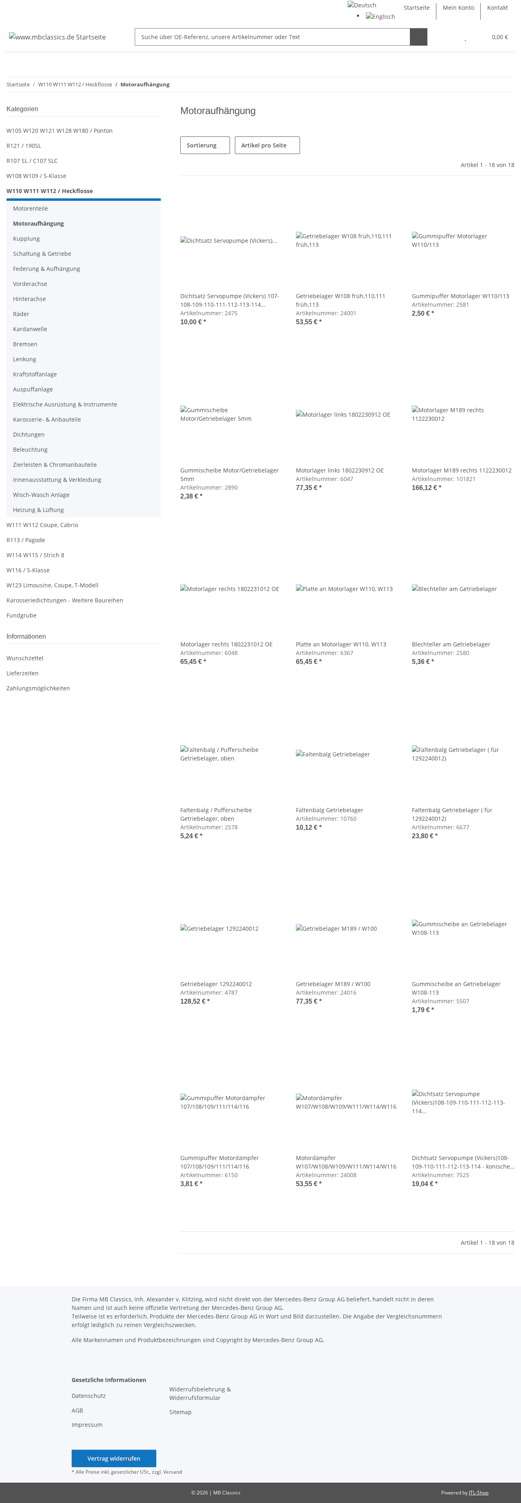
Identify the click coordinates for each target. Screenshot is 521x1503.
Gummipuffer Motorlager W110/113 (460, 296)
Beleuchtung (30, 449)
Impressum (87, 1424)
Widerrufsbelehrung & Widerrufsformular (200, 1393)
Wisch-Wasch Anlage (41, 495)
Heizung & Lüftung (38, 510)
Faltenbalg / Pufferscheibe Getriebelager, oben (216, 814)
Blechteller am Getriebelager (451, 644)
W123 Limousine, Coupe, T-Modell (53, 585)
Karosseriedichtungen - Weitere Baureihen (65, 600)
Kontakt (497, 7)
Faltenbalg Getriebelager (329, 810)
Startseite (417, 7)
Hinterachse (29, 299)
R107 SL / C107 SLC (32, 161)
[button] (449, 37)
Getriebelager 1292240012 (216, 984)
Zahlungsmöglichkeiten (38, 688)
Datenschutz (89, 1396)
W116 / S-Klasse (28, 570)
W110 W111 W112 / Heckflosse (50, 191)
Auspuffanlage (33, 389)
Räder (21, 314)
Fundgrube (22, 615)
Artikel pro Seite (264, 145)
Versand (172, 1471)
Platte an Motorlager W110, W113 (341, 644)
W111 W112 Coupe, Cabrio (42, 525)
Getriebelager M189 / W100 (333, 984)
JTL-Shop (478, 1492)
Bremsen (25, 344)
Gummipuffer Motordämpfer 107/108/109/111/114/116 (219, 1162)
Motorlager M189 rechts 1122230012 (462, 470)
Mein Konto (458, 7)
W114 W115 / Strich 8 (35, 555)
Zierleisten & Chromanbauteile (55, 464)
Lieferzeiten (23, 673)
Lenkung (24, 359)
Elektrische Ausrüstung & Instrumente (65, 404)
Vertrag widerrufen (114, 1458)
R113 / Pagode (26, 540)
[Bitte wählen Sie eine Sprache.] (362, 4)
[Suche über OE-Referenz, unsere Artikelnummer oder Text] (418, 37)
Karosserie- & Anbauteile (47, 419)
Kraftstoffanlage (35, 374)
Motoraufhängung (38, 223)
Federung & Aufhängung (46, 268)
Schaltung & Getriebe (42, 253)
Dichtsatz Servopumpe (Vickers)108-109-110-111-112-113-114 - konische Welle (461, 1162)
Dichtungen (29, 434)
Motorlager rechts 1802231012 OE (226, 644)
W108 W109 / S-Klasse (36, 176)
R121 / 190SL (24, 145)
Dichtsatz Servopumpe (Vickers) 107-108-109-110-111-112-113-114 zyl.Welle (229, 300)
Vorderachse (30, 284)
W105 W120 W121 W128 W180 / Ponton (60, 130)
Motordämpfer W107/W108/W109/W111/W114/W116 (346, 1162)
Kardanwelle (30, 329)
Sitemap (180, 1412)
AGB (77, 1410)
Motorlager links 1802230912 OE (340, 470)
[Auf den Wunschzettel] (269, 203)
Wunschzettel (25, 658)
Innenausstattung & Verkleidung (57, 479)
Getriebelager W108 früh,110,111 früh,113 (340, 300)
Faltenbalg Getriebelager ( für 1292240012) (452, 814)
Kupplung (26, 238)
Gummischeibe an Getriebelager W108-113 (456, 988)
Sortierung (202, 145)
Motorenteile (30, 208)
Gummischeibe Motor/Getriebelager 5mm (229, 474)
